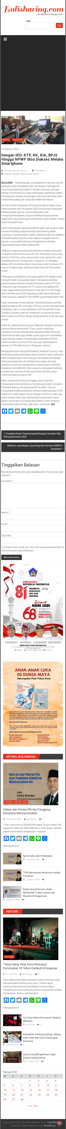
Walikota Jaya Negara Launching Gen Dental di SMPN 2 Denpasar (34, 447)
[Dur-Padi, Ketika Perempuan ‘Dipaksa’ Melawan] (12, 1020)
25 (56, 1095)
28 (22, 1099)
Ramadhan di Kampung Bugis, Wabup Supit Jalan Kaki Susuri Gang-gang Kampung (42, 1037)
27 (13, 1099)
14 (22, 1090)
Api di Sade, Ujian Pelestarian (37, 856)
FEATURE (9, 957)
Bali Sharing (31, 819)
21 (22, 1095)
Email (4, 524)
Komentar (7, 481)
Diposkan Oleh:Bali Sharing (15, 170)
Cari (28, 21)
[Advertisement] (33, 78)
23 (39, 1095)
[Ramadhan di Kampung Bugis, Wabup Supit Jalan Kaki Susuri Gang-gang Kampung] (12, 1036)
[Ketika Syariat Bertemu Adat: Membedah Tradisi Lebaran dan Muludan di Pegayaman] (12, 892)
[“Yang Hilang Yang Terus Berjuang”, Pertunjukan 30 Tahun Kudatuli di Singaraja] (30, 938)
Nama (5, 512)
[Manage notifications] (59, 1123)
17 (47, 1090)
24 (47, 1095)
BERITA (6, 140)
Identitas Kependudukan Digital (25, 174)
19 (5, 1095)
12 (5, 1090)
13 (13, 1090)
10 (47, 1085)
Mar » (36, 1106)
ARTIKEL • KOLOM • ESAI (16, 802)
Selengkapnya (10, 846)
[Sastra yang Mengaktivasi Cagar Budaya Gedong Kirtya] (12, 1057)
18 (56, 1090)
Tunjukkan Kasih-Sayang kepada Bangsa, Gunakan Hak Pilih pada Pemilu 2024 (32, 435)
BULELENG (18, 140)
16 (39, 1090)
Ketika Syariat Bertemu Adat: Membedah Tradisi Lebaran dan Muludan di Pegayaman (39, 892)
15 (30, 1090)
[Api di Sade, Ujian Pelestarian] (12, 858)
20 (13, 1095)
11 (56, 1085)
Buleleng (7, 174)
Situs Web (6, 535)
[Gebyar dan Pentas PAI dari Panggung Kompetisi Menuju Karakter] (30, 783)
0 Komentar (40, 170)
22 (30, 1095)
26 (5, 1099)
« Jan (29, 1106)
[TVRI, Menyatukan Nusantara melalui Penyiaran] (12, 875)
